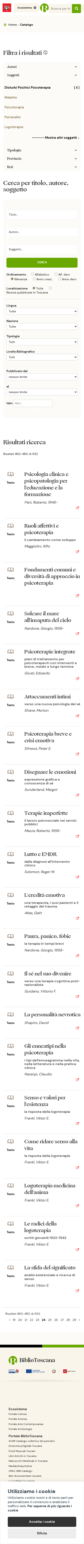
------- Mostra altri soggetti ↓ (55, 138)
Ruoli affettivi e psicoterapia (41, 529)
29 (74, 1320)
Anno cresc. (44, 279)
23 (37, 1320)
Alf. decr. (64, 274)
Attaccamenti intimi (47, 696)
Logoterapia (14, 127)
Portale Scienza (18, 1419)
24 (43, 1320)
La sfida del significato (49, 1267)
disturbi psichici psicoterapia (42, 87)
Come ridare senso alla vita (51, 1145)
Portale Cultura (17, 1414)
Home (12, 25)
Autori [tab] (12, 66)
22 (31, 1320)
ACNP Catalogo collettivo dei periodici (32, 1441)
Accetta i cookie (42, 1522)
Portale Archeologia (20, 1429)
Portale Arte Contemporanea (26, 1424)
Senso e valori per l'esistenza (44, 1101)
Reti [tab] (10, 167)
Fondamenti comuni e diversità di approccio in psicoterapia (52, 576)
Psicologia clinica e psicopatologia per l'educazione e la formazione (46, 484)
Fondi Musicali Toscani (22, 1451)
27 (62, 1320)
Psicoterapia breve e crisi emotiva (48, 737)
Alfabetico (42, 274)
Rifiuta (42, 1533)
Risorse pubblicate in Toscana (27, 292)
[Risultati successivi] (79, 1319)
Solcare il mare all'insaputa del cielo (47, 617)
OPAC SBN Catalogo (20, 1471)
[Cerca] (76, 8)
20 (20, 1320)
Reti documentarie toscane (25, 1476)
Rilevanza (20, 279)
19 (14, 1320)
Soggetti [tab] (13, 75)
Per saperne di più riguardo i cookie (40, 1508)
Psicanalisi (13, 117)
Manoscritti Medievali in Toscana (28, 1461)
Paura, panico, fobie (47, 936)
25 (50, 1320)
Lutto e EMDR (40, 854)
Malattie (11, 97)
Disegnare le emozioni (50, 772)
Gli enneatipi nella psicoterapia (45, 1049)
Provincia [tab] (14, 158)
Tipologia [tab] (14, 150)
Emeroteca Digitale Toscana (25, 1446)
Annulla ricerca (42, 409)
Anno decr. (69, 279)
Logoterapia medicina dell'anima (49, 1189)
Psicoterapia (14, 107)
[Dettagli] (77, 508)
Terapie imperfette (46, 813)
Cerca (42, 262)
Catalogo (26, 25)
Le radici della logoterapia (40, 1227)
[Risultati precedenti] (9, 1319)
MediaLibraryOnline (20, 1466)
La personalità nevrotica (52, 1014)
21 (26, 1320)
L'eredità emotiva (44, 895)
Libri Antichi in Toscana (22, 1456)
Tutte (39, 288)
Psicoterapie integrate (49, 651)
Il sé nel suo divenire (47, 973)
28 (68, 1320)
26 (56, 1320)
